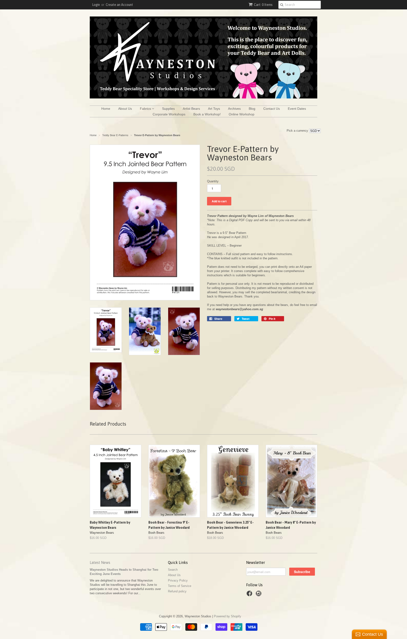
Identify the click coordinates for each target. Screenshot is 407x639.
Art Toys (214, 108)
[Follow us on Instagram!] (259, 595)
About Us (125, 108)
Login (96, 5)
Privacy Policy (178, 580)
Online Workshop (241, 114)
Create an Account (119, 5)
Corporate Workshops (169, 114)
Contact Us (271, 108)
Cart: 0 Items (263, 5)
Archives (234, 108)
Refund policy (177, 591)
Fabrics (146, 108)
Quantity (213, 181)
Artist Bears (191, 108)
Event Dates (297, 108)
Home (105, 108)
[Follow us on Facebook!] (250, 595)
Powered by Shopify (227, 616)
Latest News (100, 562)
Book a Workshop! (207, 114)
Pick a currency (298, 130)
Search (173, 569)
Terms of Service (179, 586)
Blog (252, 108)
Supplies (168, 108)
